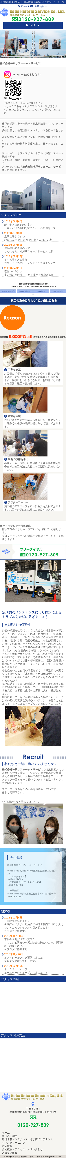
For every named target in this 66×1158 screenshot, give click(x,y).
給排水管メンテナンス (15, 1139)
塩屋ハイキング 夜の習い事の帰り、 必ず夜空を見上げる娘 (29, 271)
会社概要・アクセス (13, 1149)
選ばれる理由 (9, 1135)
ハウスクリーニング (13, 1142)
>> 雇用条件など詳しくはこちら (20, 801)
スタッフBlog (9, 1152)
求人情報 (7, 1145)
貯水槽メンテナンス (41, 1139)
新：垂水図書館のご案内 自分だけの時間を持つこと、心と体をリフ (30, 225)
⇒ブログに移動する (15, 930)
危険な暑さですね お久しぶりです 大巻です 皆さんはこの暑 (28, 236)
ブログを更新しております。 (21, 960)
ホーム (6, 1132)
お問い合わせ (35, 1149)
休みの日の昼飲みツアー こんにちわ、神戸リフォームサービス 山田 (29, 248)
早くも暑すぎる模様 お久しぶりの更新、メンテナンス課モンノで (30, 260)
